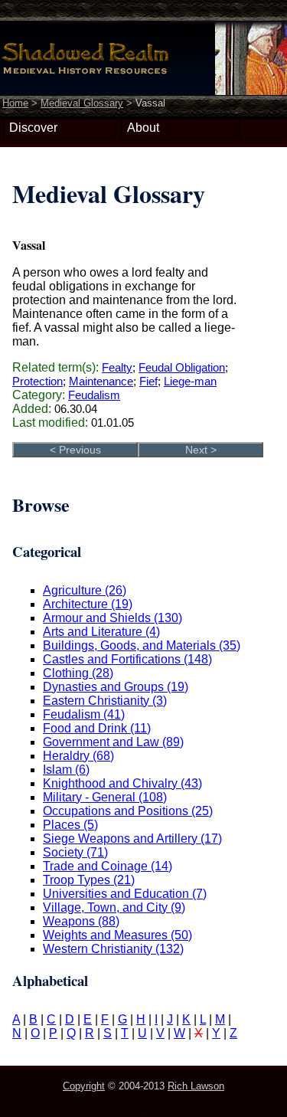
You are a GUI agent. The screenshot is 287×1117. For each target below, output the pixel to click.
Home (15, 103)
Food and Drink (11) (97, 728)
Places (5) (70, 824)
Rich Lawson (196, 1086)
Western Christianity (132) (113, 948)
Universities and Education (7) (125, 893)
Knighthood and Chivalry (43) (122, 783)
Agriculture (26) (84, 590)
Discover (33, 127)
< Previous (75, 450)
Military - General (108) (105, 797)
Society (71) (75, 852)
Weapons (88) (81, 921)
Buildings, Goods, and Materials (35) (141, 645)
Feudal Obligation (182, 367)
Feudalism (94, 394)
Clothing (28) (78, 673)
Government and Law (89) (113, 741)
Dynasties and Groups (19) (115, 686)
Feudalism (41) (84, 714)
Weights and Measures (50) (117, 935)
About (143, 127)
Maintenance (101, 381)
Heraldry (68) (78, 755)
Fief (148, 381)
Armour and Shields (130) (112, 617)
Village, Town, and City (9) (114, 907)
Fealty (117, 367)
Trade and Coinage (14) (107, 866)
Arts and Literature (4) (101, 631)
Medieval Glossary (82, 103)
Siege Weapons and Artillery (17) (132, 838)
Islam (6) (66, 769)
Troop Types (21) (89, 879)
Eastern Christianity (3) (105, 700)
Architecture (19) (87, 604)
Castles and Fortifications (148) (127, 659)
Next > (201, 450)
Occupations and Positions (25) (128, 810)
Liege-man (190, 381)
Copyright (84, 1086)
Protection (37, 381)
